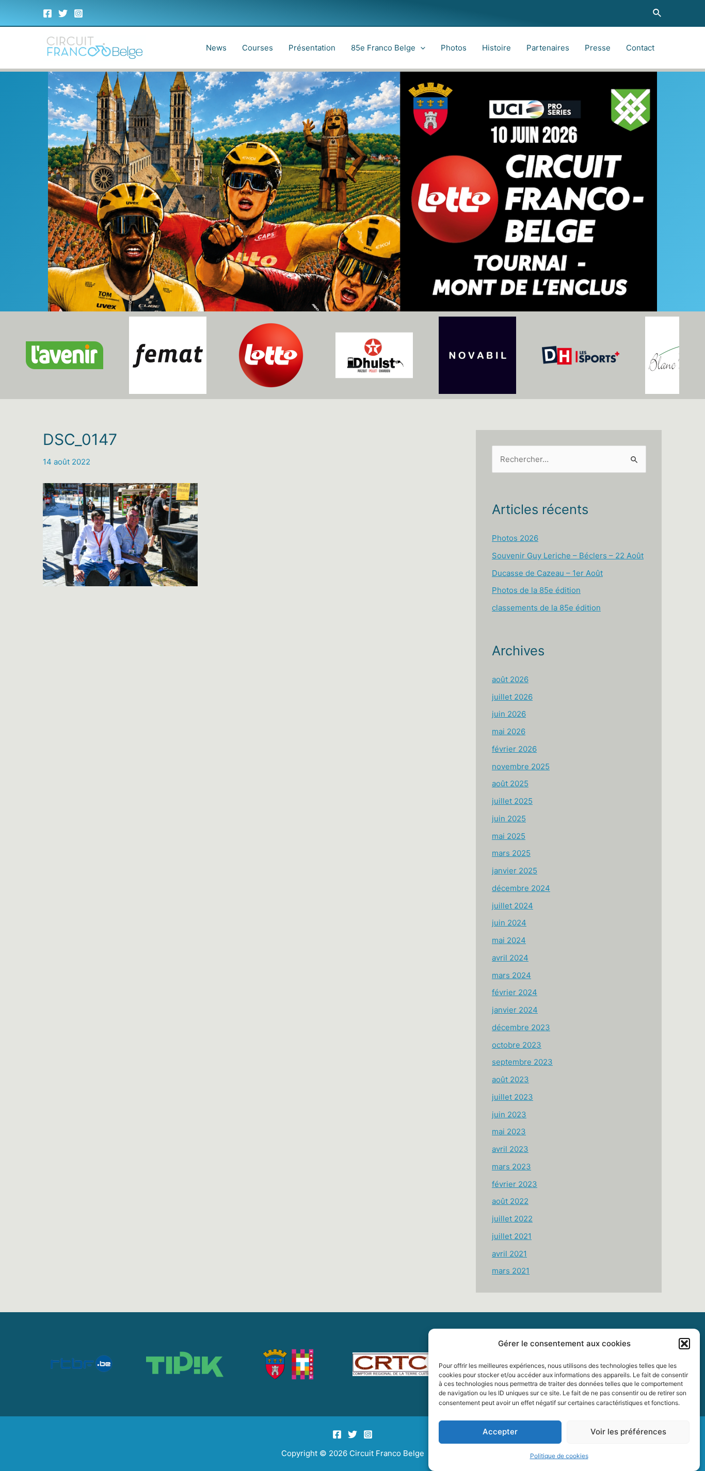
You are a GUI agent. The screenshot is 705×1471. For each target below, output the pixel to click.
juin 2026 (509, 714)
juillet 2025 (512, 801)
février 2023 (514, 1184)
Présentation (312, 48)
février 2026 (514, 749)
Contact (640, 48)
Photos (454, 48)
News (216, 48)
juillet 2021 (512, 1236)
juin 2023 (509, 1114)
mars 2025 (511, 853)
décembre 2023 (521, 1027)
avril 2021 (509, 1254)
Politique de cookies (559, 1456)
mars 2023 (511, 1166)
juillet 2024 (512, 906)
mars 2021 (511, 1271)
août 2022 (510, 1201)
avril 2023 (510, 1149)
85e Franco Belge (383, 48)
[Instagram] (78, 13)
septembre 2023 (522, 1062)
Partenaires (547, 48)
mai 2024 (509, 940)
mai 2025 (508, 836)
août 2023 (510, 1079)
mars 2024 (511, 975)
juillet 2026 (512, 697)
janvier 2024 (515, 1010)
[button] (684, 1343)
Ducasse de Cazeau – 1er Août (547, 573)
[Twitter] (63, 13)
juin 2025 (509, 818)
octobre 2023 (516, 1045)
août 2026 (510, 679)
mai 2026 (508, 731)
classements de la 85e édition (546, 608)
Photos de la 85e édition (536, 590)
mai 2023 (509, 1131)
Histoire (496, 48)
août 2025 (510, 783)
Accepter (500, 1432)
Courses (257, 48)
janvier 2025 (514, 870)
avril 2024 (510, 958)
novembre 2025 (521, 766)
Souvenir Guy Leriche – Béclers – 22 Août (568, 555)
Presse (598, 48)
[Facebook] (47, 13)
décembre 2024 (521, 888)
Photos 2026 (515, 538)
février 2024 (514, 992)
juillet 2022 (512, 1219)
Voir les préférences (628, 1432)
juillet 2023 (512, 1097)
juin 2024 (509, 923)
